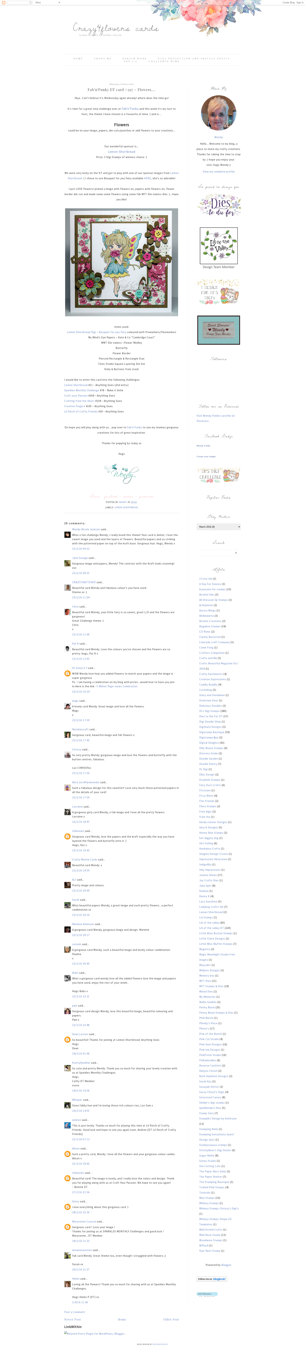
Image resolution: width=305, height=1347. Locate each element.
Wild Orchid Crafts (210, 1229)
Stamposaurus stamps (213, 1145)
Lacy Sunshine (208, 901)
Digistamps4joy (209, 737)
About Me (103, 58)
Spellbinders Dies (210, 1108)
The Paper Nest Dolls (212, 1171)
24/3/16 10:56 (81, 1090)
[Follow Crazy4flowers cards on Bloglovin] (212, 1280)
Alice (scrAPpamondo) (86, 782)
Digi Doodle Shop (210, 721)
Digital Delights (209, 742)
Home (78, 58)
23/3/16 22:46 (81, 1025)
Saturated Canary (210, 1097)
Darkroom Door (208, 700)
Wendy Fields (203, 446)
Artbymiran (206, 605)
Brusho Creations (210, 621)
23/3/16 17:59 (81, 797)
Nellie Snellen (208, 1002)
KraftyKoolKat (81, 1062)
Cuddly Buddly (208, 684)
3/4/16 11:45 (80, 1302)
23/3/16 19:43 (81, 850)
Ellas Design (207, 774)
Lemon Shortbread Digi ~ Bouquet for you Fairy (97, 332)
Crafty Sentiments (211, 674)
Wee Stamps (207, 1198)
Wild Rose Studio (210, 1235)
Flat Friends (206, 801)
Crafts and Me (208, 658)
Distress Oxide (208, 753)
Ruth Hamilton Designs (213, 1076)
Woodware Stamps (211, 1240)
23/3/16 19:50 (81, 870)
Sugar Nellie (206, 1155)
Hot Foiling (206, 843)
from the (204, 817)
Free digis (205, 811)
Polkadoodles (207, 1060)
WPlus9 (203, 1245)
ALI (74, 879)
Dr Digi (203, 769)
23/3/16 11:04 (81, 597)
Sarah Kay (205, 1081)
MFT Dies (205, 981)
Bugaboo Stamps (210, 626)
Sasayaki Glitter (209, 1086)
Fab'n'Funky (130, 109)
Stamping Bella (208, 1129)
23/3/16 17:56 (81, 773)
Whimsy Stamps (209, 1203)
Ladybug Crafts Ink (211, 906)
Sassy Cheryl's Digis (212, 1092)
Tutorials (205, 1192)
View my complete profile (219, 171)
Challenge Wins (164, 61)
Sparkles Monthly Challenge (82, 390)
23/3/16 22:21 (81, 996)
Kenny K (204, 896)
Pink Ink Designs (209, 1049)
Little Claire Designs (212, 938)
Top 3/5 (131, 61)
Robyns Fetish (208, 1071)
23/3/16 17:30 (81, 720)
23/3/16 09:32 (81, 548)
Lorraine (77, 806)
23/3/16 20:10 (81, 915)
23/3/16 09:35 (81, 573)
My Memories (207, 996)
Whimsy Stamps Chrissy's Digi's (219, 1208)
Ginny (75, 1201)
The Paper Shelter (210, 1176)
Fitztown (205, 790)
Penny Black (207, 1007)
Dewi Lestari (80, 1034)
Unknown (78, 831)
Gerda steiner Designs (213, 822)
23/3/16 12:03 (81, 658)
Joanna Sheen (208, 875)
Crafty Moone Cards (84, 859)
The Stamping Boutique (214, 1182)
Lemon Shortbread (121, 152)
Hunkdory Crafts (209, 848)
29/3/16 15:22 (81, 1241)
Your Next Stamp (209, 1250)
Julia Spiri (205, 885)
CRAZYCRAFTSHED (84, 582)
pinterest (146, 496)
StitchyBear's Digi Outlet (215, 1150)
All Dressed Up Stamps (213, 600)
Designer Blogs (160, 1344)
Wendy (218, 137)
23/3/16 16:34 (81, 691)
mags (75, 700)
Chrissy (77, 749)
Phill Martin (206, 1018)
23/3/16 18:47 (81, 821)
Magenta (204, 949)
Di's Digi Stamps (209, 711)
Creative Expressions (212, 679)
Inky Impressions (210, 869)
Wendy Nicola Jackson (86, 529)
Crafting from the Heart (79, 401)
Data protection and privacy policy (194, 58)
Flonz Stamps (207, 806)
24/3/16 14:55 (81, 1110)
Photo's (204, 1028)
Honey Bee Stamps (211, 832)
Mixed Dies (206, 991)
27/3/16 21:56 (81, 1192)
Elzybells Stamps (209, 779)
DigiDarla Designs (210, 727)
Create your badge (206, 456)
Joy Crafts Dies (209, 880)
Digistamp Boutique (212, 732)
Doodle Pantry (208, 764)
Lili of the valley (209, 922)
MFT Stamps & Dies (211, 986)
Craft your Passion (76, 395)
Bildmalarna (206, 615)
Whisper (77, 1099)
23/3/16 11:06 (81, 634)
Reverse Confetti (210, 1065)
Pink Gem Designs (210, 1044)
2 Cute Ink (205, 578)
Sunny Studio (207, 1160)
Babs (75, 972)
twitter (128, 496)
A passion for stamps (212, 589)
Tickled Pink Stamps (212, 1187)
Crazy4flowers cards (116, 27)
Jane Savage (80, 558)
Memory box (206, 975)
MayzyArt (205, 965)
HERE (147, 178)
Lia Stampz (206, 917)
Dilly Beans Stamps (211, 748)
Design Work (134, 58)
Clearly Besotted (210, 637)
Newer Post (72, 1319)
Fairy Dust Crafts (210, 785)
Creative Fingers (75, 406)
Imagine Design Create (213, 854)
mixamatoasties (82, 1250)
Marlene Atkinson (83, 924)
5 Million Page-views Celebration (117, 686)
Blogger (226, 1265)
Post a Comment (74, 1312)
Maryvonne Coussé (84, 1221)
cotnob (76, 944)
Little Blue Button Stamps (216, 933)
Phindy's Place (208, 1023)
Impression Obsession (213, 859)
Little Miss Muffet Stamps (215, 944)
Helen (76, 1278)
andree (76, 1120)
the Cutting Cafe (210, 1166)
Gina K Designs (208, 827)
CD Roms (205, 631)
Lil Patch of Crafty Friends (81, 411)
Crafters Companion (212, 652)
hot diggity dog (209, 838)
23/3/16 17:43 (81, 740)
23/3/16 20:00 (81, 890)
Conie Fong (206, 647)
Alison (76, 1148)
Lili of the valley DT (211, 928)
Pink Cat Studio (209, 1039)
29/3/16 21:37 (81, 1269)
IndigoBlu (205, 864)
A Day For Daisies (210, 584)
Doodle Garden (208, 758)
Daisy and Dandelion (212, 695)
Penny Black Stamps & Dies (216, 1012)
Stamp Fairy (206, 1113)
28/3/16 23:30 (81, 1212)
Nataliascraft (80, 729)
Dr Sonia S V (79, 668)
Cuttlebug (205, 689)
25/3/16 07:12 (81, 1139)
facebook (111, 496)
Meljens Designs (209, 970)
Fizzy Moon (206, 795)
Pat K (75, 643)
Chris (75, 606)
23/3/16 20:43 (81, 963)
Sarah (75, 899)
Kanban (204, 891)
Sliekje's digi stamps (212, 1102)
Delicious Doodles (210, 705)
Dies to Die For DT (211, 716)
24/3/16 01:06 (81, 1053)
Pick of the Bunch (210, 1033)
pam (74, 1005)
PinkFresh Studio (210, 1055)
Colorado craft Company (214, 642)
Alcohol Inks (206, 594)
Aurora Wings (207, 610)
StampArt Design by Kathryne (218, 1118)
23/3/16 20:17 (81, 935)
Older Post (171, 1319)
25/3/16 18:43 (81, 1163)
